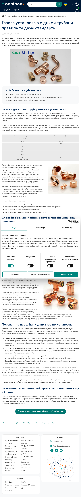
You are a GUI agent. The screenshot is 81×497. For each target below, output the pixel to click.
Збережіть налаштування (40, 274)
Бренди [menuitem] (17, 10)
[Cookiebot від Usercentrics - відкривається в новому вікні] (69, 221)
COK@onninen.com (61, 446)
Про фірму (9, 482)
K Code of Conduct (28, 485)
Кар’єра (24, 482)
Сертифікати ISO (11, 488)
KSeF (23, 470)
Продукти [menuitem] (7, 10)
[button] (59, 4)
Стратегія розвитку (12, 485)
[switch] (31, 265)
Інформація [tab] (40, 228)
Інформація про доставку (11, 458)
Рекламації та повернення (10, 463)
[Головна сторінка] (3, 16)
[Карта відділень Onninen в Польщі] (60, 480)
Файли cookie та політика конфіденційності (27, 443)
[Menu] (3, 4)
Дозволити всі (66, 274)
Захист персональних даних (26, 451)
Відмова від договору (9, 469)
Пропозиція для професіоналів (11, 453)
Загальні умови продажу (10, 447)
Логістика (8, 491)
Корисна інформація (13, 16)
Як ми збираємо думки (27, 458)
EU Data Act (26, 468)
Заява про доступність (25, 463)
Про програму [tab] (66, 228)
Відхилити (15, 274)
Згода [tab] (14, 228)
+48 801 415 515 (60, 442)
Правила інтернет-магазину (12, 442)
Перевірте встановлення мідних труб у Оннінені (40, 411)
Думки (23, 488)
